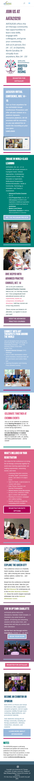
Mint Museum (11, 589)
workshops (12, 206)
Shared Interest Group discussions (19, 490)
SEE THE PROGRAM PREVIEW (17, 217)
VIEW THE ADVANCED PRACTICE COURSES (17, 320)
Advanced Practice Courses (17, 193)
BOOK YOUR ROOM (17, 636)
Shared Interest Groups (14, 350)
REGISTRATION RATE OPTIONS (17, 509)
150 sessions (13, 200)
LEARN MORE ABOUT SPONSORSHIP (17, 732)
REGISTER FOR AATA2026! (19, 79)
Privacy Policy (11, 773)
